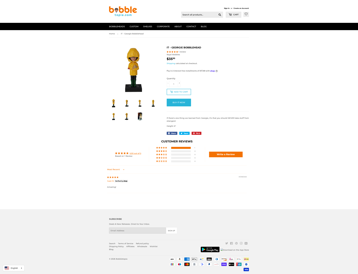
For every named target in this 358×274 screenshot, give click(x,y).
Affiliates (130, 246)
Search (112, 243)
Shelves (147, 26)
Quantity (171, 78)
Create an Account (241, 8)
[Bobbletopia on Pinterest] (236, 244)
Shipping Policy (116, 246)
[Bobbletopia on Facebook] (231, 244)
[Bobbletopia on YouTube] (246, 244)
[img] (112, 177)
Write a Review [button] (226, 154)
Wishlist (153, 246)
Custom (134, 26)
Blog (204, 26)
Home (112, 34)
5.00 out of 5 (135, 153)
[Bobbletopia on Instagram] (241, 244)
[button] (173, 52)
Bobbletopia (121, 259)
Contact (191, 26)
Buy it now (179, 102)
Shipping (171, 63)
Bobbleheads (117, 26)
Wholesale (142, 246)
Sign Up (171, 231)
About (178, 26)
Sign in (227, 8)
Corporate (163, 26)
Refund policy (142, 243)
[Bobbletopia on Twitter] (226, 244)
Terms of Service (125, 243)
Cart (236, 14)
